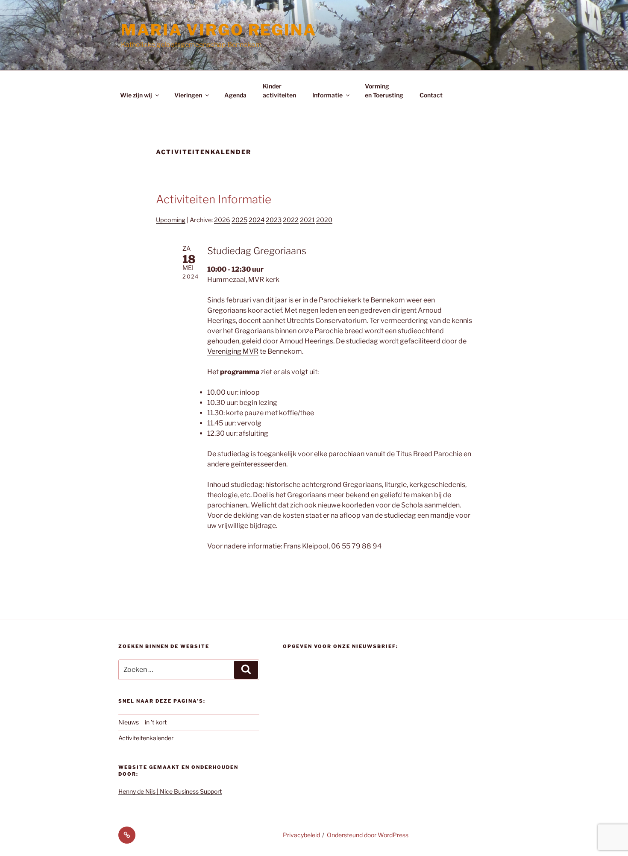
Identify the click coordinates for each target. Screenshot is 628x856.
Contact (431, 95)
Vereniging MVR (232, 351)
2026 (222, 220)
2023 (274, 220)
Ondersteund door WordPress (367, 834)
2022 (291, 220)
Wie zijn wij (136, 95)
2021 (307, 220)
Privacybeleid (301, 834)
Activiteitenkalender (145, 738)
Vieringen (188, 95)
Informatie (327, 95)
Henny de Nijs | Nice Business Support (170, 791)
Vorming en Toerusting (384, 90)
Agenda (235, 95)
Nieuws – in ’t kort (142, 722)
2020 (324, 220)
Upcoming (170, 220)
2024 (256, 220)
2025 (239, 220)
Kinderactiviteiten (279, 90)
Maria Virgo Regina (219, 30)
